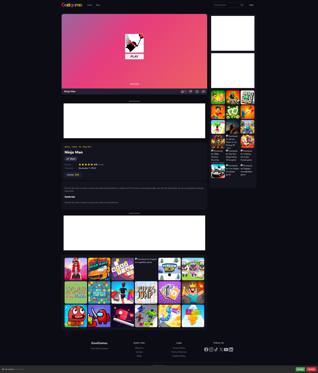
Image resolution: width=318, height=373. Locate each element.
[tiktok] (216, 349)
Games (67, 147)
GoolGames (99, 343)
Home (89, 5)
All (80, 147)
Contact (139, 352)
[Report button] (203, 91)
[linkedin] (231, 349)
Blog (98, 5)
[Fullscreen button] (197, 91)
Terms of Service (178, 352)
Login (251, 5)
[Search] (242, 5)
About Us (139, 348)
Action (74, 147)
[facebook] (206, 349)
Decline (311, 369)
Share (72, 158)
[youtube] (226, 349)
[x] (221, 349)
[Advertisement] (134, 120)
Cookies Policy (178, 356)
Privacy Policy (179, 348)
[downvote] (190, 91)
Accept (300, 369)
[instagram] (211, 349)
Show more (19, 369)
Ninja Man (87, 147)
